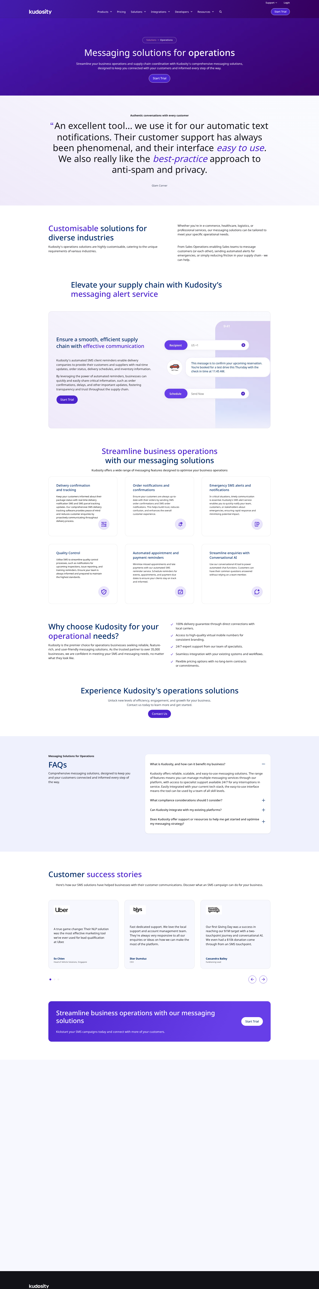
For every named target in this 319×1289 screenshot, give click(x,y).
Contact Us (159, 714)
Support (270, 2)
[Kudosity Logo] (159, 1286)
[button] (220, 11)
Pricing (121, 11)
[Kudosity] (40, 11)
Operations (166, 40)
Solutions (151, 40)
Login (287, 2)
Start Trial (281, 11)
